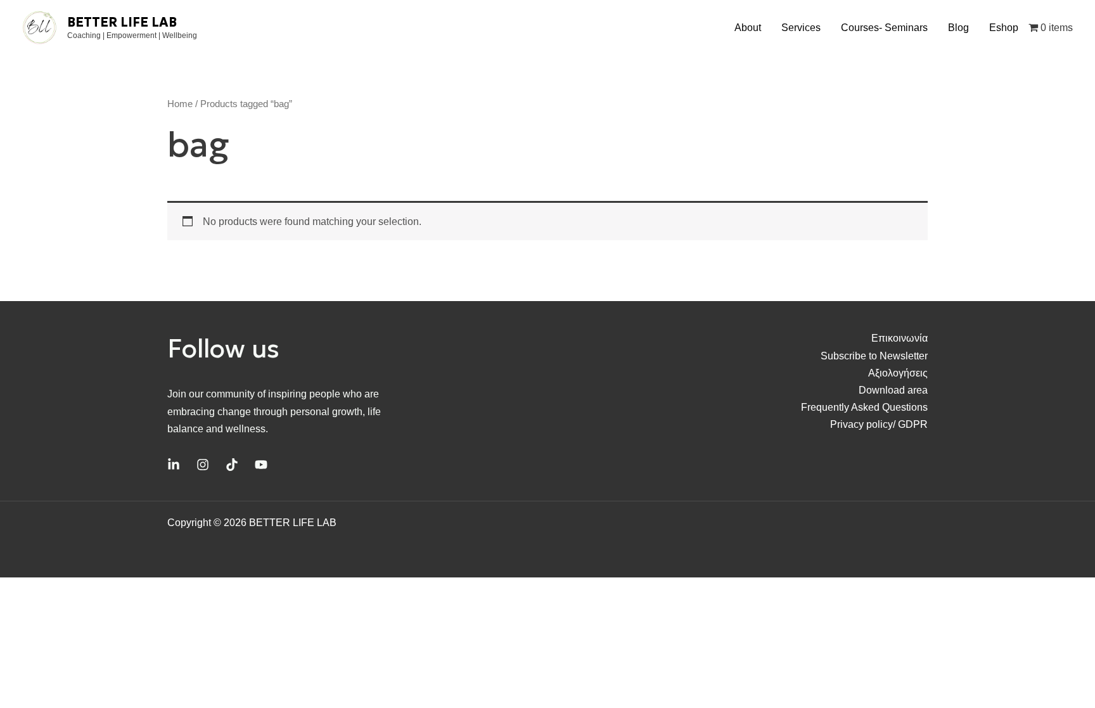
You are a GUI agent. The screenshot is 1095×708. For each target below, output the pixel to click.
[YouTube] (261, 464)
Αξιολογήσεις (898, 373)
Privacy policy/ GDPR (879, 424)
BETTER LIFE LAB (122, 22)
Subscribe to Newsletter (874, 356)
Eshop (1003, 27)
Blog (958, 27)
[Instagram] (202, 464)
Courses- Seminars (884, 27)
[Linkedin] (173, 464)
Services (801, 27)
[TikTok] (232, 464)
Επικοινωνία (899, 338)
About (747, 27)
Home (180, 104)
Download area (893, 390)
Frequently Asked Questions (864, 407)
